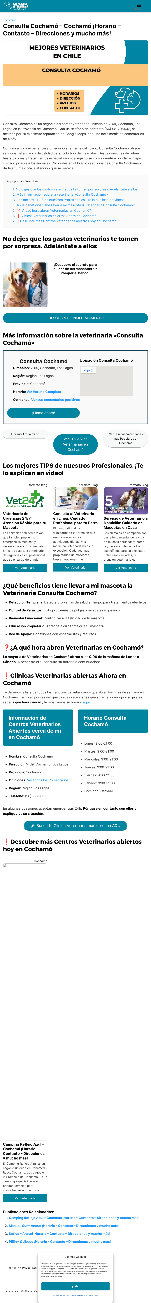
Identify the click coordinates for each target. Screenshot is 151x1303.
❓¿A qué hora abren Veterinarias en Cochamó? (52, 210)
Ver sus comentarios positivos (55, 400)
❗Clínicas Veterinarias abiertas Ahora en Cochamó (54, 216)
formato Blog (38, 485)
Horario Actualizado (25, 434)
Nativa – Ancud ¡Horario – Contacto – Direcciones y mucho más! (59, 1234)
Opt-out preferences (61, 1295)
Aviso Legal (93, 1295)
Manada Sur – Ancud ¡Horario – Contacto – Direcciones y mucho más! (64, 1226)
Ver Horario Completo (44, 392)
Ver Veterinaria (25, 567)
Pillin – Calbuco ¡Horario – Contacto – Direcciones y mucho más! (60, 1242)
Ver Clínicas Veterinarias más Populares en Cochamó (126, 438)
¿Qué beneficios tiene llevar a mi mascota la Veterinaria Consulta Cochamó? (74, 205)
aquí (86, 702)
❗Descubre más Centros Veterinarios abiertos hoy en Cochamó (65, 221)
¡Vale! (75, 1286)
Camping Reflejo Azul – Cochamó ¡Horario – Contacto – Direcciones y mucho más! (74, 1218)
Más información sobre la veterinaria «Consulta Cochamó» (60, 194)
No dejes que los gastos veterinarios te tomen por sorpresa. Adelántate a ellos (75, 189)
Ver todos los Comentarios (48, 780)
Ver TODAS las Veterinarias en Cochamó (75, 444)
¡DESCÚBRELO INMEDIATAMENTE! (76, 318)
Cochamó (9, 20)
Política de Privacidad (79, 1295)
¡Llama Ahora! (43, 413)
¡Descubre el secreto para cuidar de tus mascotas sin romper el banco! (75, 268)
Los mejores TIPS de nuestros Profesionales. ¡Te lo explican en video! (68, 200)
